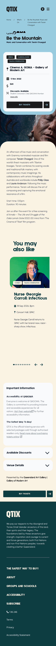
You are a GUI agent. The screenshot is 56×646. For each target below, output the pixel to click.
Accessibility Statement (18, 635)
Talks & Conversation (16, 61)
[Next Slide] (41, 364)
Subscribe (13, 603)
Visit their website (22, 411)
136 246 (13, 611)
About (11, 577)
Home (9, 20)
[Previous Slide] (36, 364)
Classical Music (23, 57)
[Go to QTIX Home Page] (12, 9)
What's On (19, 21)
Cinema (10, 57)
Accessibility (16, 595)
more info (14, 97)
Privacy (10, 627)
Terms (10, 619)
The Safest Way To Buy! (22, 568)
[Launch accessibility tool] (42, 9)
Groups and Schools (21, 586)
